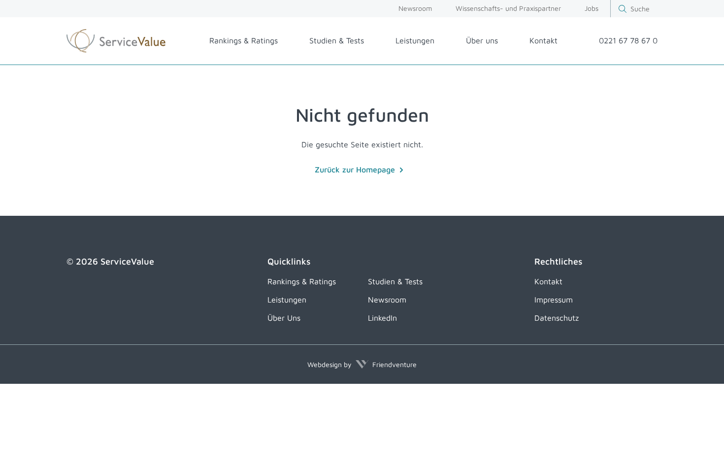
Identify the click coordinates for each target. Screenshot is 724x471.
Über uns (482, 40)
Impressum (553, 299)
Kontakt (543, 40)
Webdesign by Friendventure (362, 364)
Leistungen (414, 40)
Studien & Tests (336, 40)
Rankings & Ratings (243, 40)
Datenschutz (556, 317)
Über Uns (283, 317)
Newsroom (415, 8)
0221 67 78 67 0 (628, 40)
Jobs (591, 8)
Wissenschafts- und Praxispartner (508, 8)
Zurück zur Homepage (355, 169)
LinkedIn (382, 317)
